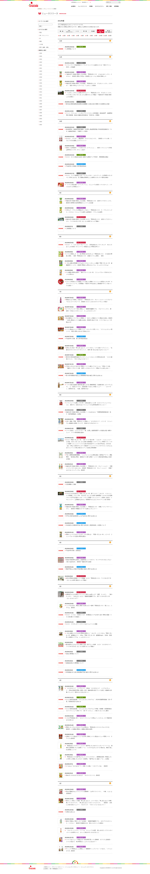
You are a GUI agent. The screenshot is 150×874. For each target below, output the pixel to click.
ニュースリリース (49, 8)
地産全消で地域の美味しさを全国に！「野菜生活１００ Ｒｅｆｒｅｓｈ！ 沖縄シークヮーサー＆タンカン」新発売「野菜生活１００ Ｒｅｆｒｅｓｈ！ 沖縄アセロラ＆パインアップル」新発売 (89, 468)
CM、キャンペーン (44, 35)
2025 (40, 56)
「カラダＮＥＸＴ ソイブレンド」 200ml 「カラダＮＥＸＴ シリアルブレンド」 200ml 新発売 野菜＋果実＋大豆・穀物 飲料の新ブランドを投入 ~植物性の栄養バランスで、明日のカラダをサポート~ (89, 690)
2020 (40, 71)
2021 (40, 68)
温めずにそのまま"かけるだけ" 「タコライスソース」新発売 (83, 775)
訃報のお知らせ (70, 812)
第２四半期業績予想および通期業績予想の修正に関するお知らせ (84, 375)
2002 (40, 124)
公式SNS (45, 868)
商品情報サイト (85, 2)
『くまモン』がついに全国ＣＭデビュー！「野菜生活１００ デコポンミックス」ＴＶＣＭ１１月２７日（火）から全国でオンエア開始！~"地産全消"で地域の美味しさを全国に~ (89, 94)
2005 (40, 115)
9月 (96, 35)
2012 (40, 95)
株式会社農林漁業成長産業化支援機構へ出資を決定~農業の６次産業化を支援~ (88, 104)
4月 (74, 35)
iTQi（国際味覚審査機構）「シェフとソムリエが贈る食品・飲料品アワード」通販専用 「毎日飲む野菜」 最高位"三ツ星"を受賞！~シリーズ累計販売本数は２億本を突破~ (89, 457)
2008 (40, 106)
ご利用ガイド (46, 867)
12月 (110, 35)
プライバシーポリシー (57, 867)
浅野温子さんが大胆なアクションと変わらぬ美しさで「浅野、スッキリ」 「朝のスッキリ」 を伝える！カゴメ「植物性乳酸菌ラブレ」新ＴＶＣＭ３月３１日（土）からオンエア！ (89, 596)
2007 (40, 109)
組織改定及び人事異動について (75, 663)
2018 (40, 77)
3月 (69, 35)
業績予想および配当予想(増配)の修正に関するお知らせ (81, 569)
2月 (64, 35)
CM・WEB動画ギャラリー (56, 868)
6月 (83, 35)
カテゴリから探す (43, 29)
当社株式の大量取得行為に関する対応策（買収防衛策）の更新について (86, 525)
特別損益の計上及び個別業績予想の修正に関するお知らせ (82, 672)
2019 (40, 74)
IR (40, 38)
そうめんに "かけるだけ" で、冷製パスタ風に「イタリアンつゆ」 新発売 (87, 766)
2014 (40, 89)
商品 (40, 32)
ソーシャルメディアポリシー (72, 867)
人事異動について (71, 49)
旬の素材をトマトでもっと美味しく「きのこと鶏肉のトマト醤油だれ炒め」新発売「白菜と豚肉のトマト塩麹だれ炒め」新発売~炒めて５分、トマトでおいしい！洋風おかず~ (89, 320)
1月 (60, 35)
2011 (40, 98)
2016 (40, 83)
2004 (40, 118)
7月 (87, 35)
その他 (41, 44)
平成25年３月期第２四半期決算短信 (76, 166)
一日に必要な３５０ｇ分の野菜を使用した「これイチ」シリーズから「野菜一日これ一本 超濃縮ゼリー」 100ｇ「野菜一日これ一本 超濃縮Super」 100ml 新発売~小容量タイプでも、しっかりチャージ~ (89, 635)
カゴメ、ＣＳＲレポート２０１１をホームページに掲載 (81, 624)
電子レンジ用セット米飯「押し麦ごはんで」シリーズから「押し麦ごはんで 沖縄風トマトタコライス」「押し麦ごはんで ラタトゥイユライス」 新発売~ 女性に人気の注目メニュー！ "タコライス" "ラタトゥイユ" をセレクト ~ (89, 802)
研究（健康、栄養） (44, 47)
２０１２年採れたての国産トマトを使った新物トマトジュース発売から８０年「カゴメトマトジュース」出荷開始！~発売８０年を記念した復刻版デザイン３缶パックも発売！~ (89, 283)
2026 (40, 53)
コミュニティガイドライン (87, 867)
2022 (40, 65)
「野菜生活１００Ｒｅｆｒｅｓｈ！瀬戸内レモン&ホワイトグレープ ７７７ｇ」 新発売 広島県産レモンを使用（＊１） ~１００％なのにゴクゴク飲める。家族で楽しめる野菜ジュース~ (89, 747)
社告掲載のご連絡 (71, 484)
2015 (40, 86)
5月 (78, 35)
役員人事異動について (72, 653)
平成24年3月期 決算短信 (73, 550)
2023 (40, 62)
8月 (92, 35)
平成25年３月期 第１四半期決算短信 (76, 338)
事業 (40, 41)
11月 (106, 35)
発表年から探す (42, 50)
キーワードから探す (44, 21)
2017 (40, 80)
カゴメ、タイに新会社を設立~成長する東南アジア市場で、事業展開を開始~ (87, 157)
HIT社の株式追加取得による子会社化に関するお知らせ (81, 516)
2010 (40, 100)
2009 (40, 103)
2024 (40, 59)
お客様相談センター (75, 2)
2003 (40, 121)
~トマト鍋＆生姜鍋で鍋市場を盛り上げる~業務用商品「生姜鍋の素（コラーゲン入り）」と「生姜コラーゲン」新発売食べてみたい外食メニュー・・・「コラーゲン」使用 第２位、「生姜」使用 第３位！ (89, 386)
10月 (101, 35)
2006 (40, 112)
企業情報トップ (41, 8)
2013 (40, 92)
